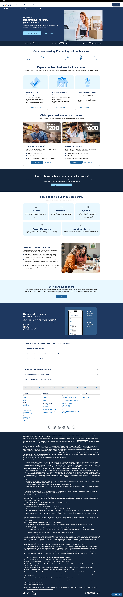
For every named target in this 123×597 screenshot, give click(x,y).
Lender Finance (46, 406)
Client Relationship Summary (29, 413)
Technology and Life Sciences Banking (70, 411)
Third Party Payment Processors (69, 397)
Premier (24, 400)
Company (45, 387)
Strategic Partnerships (86, 398)
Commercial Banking (25, 8)
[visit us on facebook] (48, 427)
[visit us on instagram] (54, 427)
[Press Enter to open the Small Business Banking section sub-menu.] (17, 8)
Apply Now (37, 162)
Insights (39, 387)
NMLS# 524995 (32, 459)
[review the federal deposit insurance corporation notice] (98, 593)
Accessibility (95, 387)
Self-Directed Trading (27, 412)
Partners (35, 4)
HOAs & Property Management (68, 398)
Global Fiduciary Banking (67, 403)
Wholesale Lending (86, 395)
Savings (24, 398)
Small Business (46, 395)
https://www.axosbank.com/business (33, 582)
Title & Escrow (65, 402)
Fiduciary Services (66, 405)
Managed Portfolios (27, 410)
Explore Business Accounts (61, 185)
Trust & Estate (65, 412)
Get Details (48, 162)
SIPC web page (61, 450)
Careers (33, 387)
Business (26, 4)
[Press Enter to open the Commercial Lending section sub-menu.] (47, 8)
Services (44, 400)
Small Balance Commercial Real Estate (51, 407)
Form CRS (47, 446)
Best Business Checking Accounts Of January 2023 (40, 589)
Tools (51, 387)
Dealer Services (85, 397)
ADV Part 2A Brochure (59, 446)
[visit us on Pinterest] (74, 427)
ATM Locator (86, 387)
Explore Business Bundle (87, 107)
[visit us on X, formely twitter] (59, 427)
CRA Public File (66, 387)
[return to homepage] (7, 5)
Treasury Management (67, 409)
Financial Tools (26, 418)
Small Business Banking (10, 8)
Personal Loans (26, 405)
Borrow (24, 402)
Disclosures (57, 387)
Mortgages (25, 404)
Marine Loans (26, 407)
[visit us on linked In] (69, 427)
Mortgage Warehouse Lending (49, 409)
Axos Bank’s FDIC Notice (42, 442)
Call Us (61, 296)
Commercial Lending (40, 8)
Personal (18, 4)
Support (108, 4)
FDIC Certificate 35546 (82, 440)
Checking (25, 397)
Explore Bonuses (49, 33)
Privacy (73, 387)
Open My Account (32, 33)
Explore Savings (60, 107)
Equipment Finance (47, 404)
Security (79, 387)
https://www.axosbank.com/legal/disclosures (35, 584)
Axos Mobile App (26, 417)
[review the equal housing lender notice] (90, 593)
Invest (24, 409)
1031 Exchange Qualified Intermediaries (70, 400)
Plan (24, 415)
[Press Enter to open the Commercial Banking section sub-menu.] (32, 8)
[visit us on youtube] (64, 427)
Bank (24, 395)
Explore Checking (35, 107)
